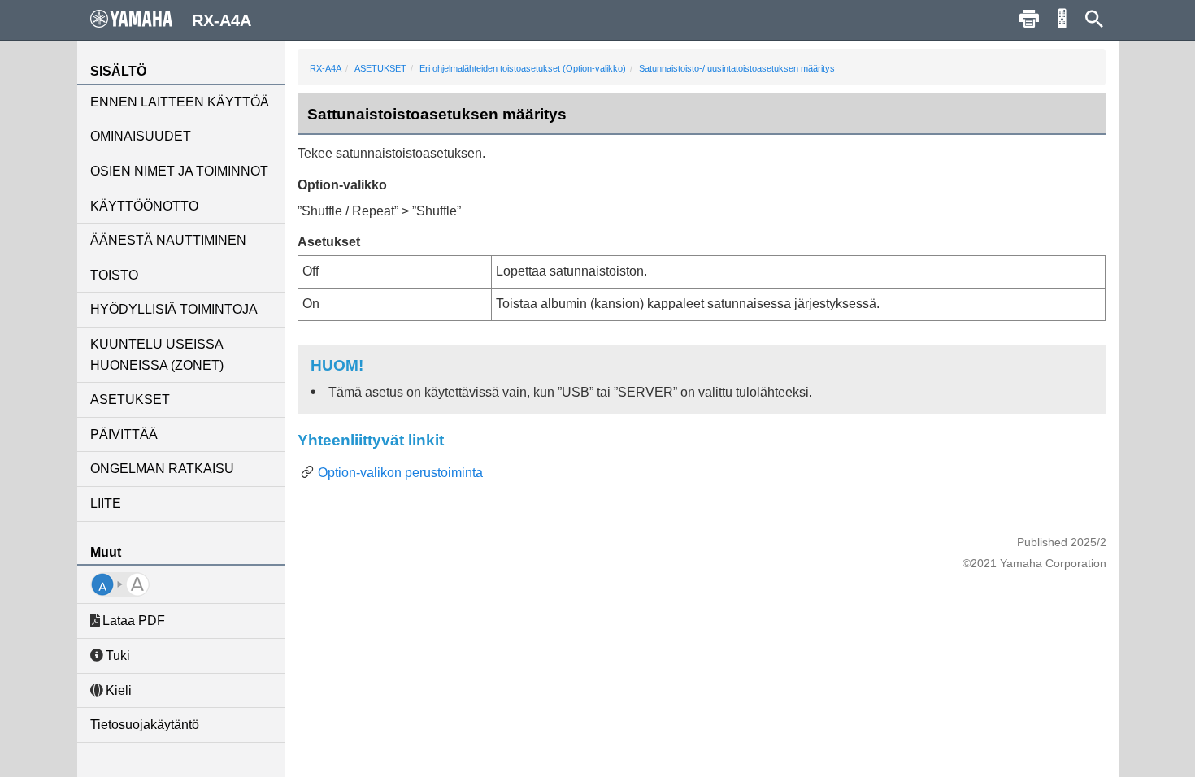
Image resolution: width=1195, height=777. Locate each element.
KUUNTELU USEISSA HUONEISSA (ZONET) (157, 354)
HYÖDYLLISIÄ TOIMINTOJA (174, 309)
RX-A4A (325, 68)
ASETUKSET (130, 399)
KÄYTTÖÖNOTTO (144, 206)
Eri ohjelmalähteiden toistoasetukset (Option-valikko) (522, 68)
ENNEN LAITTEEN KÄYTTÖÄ (179, 102)
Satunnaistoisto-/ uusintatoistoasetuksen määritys (737, 68)
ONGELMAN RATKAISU (162, 468)
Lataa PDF (133, 620)
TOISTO (114, 275)
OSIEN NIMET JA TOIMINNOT (179, 171)
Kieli (119, 690)
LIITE (105, 503)
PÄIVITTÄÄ (124, 434)
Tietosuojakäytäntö (144, 724)
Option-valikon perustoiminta (400, 473)
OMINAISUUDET (140, 136)
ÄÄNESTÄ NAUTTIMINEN (168, 240)
